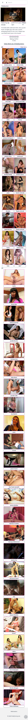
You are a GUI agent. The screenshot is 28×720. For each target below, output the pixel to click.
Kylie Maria (14, 377)
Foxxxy (20, 119)
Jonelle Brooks (14, 341)
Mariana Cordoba (14, 523)
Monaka (8, 211)
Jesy (14, 596)
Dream (14, 633)
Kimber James (8, 65)
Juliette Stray (8, 156)
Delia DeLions (8, 229)
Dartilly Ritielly (8, 174)
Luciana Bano (8, 83)
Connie (14, 450)
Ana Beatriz (14, 414)
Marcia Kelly (20, 65)
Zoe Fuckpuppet (14, 669)
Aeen (8, 119)
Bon (20, 266)
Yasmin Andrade (20, 193)
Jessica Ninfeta (14, 505)
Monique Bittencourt (14, 542)
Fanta (8, 247)
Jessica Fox (14, 560)
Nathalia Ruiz (14, 359)
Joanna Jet (20, 156)
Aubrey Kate (20, 247)
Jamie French (14, 468)
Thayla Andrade (20, 211)
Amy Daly (8, 101)
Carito (14, 286)
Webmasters (14, 711)
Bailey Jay (20, 138)
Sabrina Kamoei (14, 322)
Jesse (8, 193)
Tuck (8, 266)
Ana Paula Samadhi (14, 487)
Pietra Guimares (14, 706)
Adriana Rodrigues (8, 138)
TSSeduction (5, 6)
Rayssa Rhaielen (14, 615)
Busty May (14, 304)
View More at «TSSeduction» (14, 44)
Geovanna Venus (14, 578)
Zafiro (14, 651)
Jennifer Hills (14, 395)
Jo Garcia (20, 83)
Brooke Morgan (14, 688)
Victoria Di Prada (20, 101)
